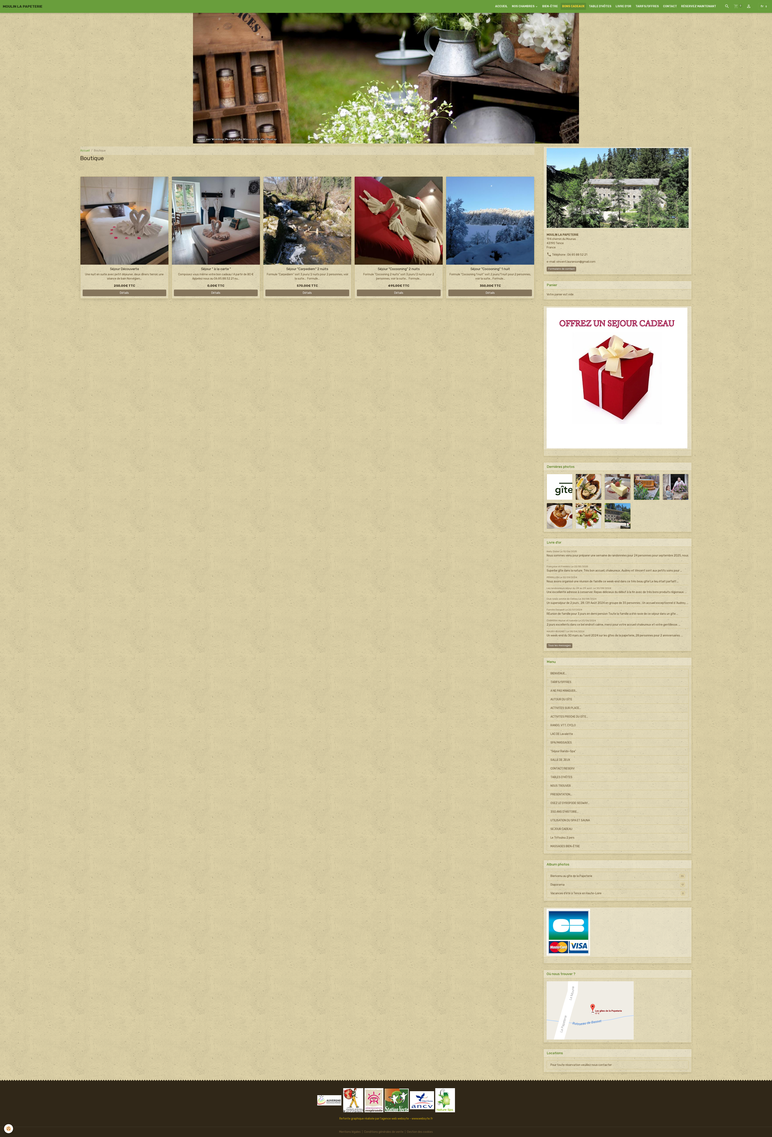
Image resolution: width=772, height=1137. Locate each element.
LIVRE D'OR (623, 6)
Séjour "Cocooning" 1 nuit (490, 269)
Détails (124, 293)
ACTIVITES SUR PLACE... (565, 708)
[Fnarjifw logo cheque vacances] (422, 1100)
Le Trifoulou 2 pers (562, 837)
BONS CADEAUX (573, 6)
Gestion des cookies (420, 1132)
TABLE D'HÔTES (600, 6)
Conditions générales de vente (383, 1132)
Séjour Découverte (124, 269)
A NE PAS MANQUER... (563, 690)
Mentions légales (350, 1132)
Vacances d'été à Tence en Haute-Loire (617, 893)
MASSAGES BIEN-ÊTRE (565, 846)
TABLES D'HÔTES (561, 777)
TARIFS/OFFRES (647, 6)
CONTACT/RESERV (562, 768)
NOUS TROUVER (560, 786)
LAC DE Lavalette (561, 734)
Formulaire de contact (561, 268)
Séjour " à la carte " (216, 269)
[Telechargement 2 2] (353, 1100)
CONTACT (670, 6)
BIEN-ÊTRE (550, 6)
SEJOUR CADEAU (561, 829)
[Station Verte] (397, 1100)
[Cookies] (8, 1128)
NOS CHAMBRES (523, 6)
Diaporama (617, 884)
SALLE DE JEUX (560, 760)
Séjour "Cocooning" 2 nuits (399, 269)
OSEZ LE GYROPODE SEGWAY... (569, 803)
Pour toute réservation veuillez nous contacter (581, 1065)
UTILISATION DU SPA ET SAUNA (570, 820)
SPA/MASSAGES (561, 742)
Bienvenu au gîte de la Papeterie (617, 876)
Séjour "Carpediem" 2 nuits (307, 269)
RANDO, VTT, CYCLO (563, 725)
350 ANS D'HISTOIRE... (564, 811)
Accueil (85, 150)
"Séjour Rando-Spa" (563, 751)
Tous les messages (559, 645)
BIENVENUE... (558, 673)
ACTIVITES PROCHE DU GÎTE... (569, 716)
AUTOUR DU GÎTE (561, 699)
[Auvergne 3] (329, 1100)
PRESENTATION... (561, 794)
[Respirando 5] (373, 1100)
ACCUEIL (501, 6)
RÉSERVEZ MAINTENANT (698, 6)
